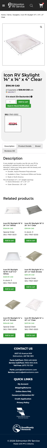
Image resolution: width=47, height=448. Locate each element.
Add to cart (23, 102)
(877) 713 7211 (23, 365)
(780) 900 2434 (23, 363)
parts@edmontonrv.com (26, 370)
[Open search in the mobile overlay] (31, 5)
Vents (9, 15)
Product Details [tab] (24, 146)
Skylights (16, 15)
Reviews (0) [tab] (9, 151)
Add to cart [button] (9, 241)
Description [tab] (9, 146)
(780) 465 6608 (23, 360)
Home (3, 15)
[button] (4, 5)
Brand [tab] (37, 146)
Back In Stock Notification (18, 106)
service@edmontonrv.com (26, 372)
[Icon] (13, 124)
